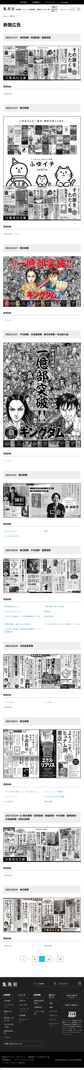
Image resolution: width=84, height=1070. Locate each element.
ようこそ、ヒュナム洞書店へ (54, 792)
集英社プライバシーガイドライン (13, 1057)
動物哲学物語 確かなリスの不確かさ (17, 624)
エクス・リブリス (10, 796)
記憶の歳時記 (49, 616)
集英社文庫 (8, 94)
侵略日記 (47, 611)
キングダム (8, 320)
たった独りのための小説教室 (54, 796)
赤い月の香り (9, 801)
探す (54, 983)
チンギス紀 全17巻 (11, 536)
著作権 (23, 2)
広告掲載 (35, 2)
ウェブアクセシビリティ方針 (24, 1059)
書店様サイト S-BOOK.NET (37, 1057)
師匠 (45, 531)
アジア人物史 (9, 702)
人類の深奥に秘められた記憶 (54, 606)
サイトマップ (49, 2)
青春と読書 (48, 801)
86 (60, 959)
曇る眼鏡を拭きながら (12, 606)
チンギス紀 (48, 702)
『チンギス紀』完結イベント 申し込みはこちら (21, 792)
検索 (78, 9)
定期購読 (5, 1060)
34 (35, 959)
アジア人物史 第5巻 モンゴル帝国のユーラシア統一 (62, 624)
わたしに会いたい (10, 531)
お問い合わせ (64, 9)
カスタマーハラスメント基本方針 (13, 1062)
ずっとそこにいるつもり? (13, 611)
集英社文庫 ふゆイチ (12, 234)
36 (49, 959)
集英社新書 (8, 707)
